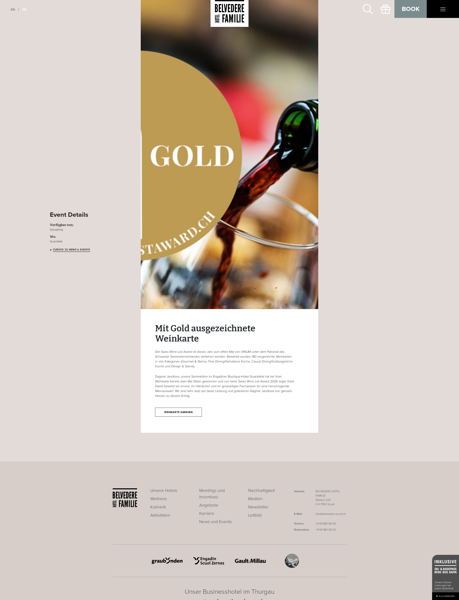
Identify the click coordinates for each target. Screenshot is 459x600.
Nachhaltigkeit (261, 490)
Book (411, 9)
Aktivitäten (160, 515)
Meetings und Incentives (212, 494)
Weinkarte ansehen (178, 412)
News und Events (215, 521)
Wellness (158, 498)
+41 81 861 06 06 (326, 523)
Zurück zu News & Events (71, 249)
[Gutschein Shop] (385, 9)
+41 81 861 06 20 (326, 530)
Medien (255, 498)
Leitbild (255, 515)
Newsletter (258, 507)
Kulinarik (158, 507)
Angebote (208, 505)
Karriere (206, 513)
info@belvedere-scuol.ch (331, 514)
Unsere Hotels (163, 490)
